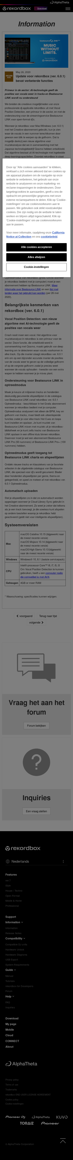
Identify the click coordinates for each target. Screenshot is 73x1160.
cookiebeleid (49, 236)
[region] (36, 218)
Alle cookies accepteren (36, 247)
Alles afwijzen (36, 257)
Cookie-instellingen (36, 267)
